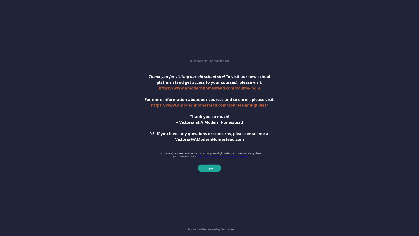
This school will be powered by (203, 229)
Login (209, 168)
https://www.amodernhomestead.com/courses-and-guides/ (209, 105)
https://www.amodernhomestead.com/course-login (209, 88)
